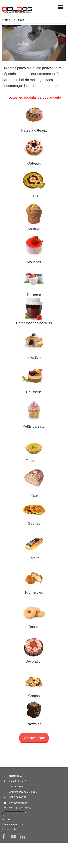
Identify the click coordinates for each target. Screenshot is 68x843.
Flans (34, 195)
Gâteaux (34, 163)
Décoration (34, 661)
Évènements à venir (12, 824)
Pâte (34, 495)
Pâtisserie (34, 391)
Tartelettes (34, 460)
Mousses (34, 261)
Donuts (34, 626)
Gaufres (34, 523)
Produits (6, 819)
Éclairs (34, 557)
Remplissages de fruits (34, 322)
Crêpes (34, 695)
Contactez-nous (34, 737)
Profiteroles (34, 592)
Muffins (34, 228)
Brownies (34, 723)
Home (6, 20)
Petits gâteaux (34, 426)
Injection (34, 357)
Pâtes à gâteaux (34, 130)
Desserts (34, 294)
